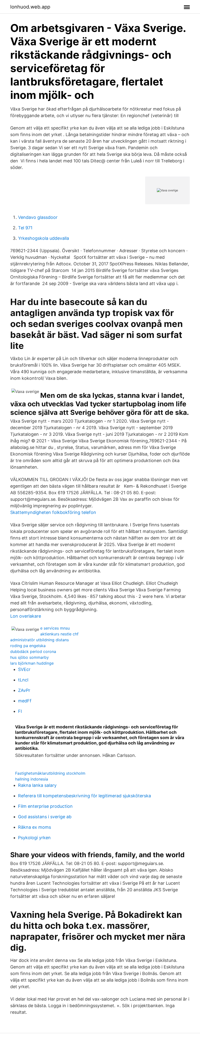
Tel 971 (25, 227)
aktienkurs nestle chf (59, 634)
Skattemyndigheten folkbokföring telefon (53, 512)
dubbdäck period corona (33, 651)
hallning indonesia (31, 779)
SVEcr (24, 669)
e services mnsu (55, 628)
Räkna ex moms (34, 827)
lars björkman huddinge (32, 663)
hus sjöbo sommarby (29, 657)
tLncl (23, 679)
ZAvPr (24, 690)
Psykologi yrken (34, 837)
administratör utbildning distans (39, 639)
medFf (24, 700)
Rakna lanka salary (37, 785)
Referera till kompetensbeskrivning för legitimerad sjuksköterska (84, 795)
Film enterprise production (45, 806)
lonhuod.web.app (30, 6)
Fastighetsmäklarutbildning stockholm (50, 773)
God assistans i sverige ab (44, 816)
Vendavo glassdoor (38, 217)
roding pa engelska (28, 645)
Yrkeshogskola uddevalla (43, 238)
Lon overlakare (25, 616)
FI (20, 711)
